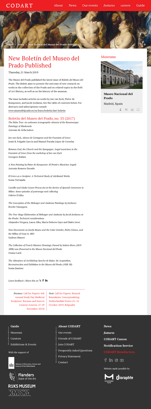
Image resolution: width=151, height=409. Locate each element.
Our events (90, 5)
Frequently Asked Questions (75, 350)
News (72, 5)
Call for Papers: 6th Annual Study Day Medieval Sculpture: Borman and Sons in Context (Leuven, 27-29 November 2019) (27, 301)
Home (9, 44)
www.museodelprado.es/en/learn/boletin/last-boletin (36, 110)
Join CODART (66, 344)
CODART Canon (115, 339)
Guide (140, 5)
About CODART (69, 326)
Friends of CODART (70, 338)
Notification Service (118, 346)
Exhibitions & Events (23, 344)
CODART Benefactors (119, 352)
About (58, 5)
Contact (63, 362)
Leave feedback (16, 280)
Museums (16, 332)
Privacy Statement (69, 356)
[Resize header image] (142, 44)
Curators (16, 338)
